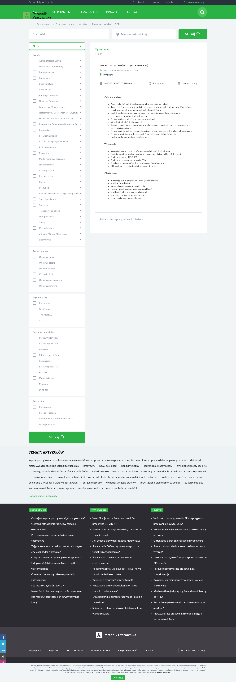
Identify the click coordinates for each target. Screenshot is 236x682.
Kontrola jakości (47, 228)
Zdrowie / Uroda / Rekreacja (53, 233)
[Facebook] (3, 637)
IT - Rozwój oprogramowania (53, 141)
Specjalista (44, 360)
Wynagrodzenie (47, 424)
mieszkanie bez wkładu (169, 471)
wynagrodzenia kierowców (48, 471)
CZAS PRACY (89, 12)
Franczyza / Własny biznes (52, 106)
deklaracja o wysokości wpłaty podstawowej (53, 482)
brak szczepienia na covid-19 (121, 488)
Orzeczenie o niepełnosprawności (56, 418)
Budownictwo (46, 83)
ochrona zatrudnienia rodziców (73, 460)
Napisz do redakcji (195, 650)
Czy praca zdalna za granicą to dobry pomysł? (56, 557)
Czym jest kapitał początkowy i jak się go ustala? (58, 518)
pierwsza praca (65, 488)
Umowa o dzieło (47, 262)
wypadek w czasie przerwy (121, 482)
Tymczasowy (45, 314)
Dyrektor (43, 389)
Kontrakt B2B (46, 274)
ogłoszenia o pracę (172, 476)
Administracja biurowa (50, 60)
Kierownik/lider (46, 378)
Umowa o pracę (46, 257)
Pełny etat (44, 303)
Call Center (45, 89)
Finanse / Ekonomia (48, 101)
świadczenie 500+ (78, 471)
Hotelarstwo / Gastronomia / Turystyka (59, 112)
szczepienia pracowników (158, 465)
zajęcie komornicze (136, 460)
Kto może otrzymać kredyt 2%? (48, 585)
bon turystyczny (130, 465)
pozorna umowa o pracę (107, 460)
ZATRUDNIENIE (62, 12)
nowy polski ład (108, 465)
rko (122, 471)
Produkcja (44, 187)
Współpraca (35, 650)
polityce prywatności (164, 672)
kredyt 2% (89, 465)
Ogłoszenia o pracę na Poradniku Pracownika (178, 540)
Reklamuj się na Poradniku (41, 2)
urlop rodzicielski (191, 460)
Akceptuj (118, 677)
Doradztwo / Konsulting (51, 66)
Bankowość (45, 78)
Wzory (156, 2)
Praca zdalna (45, 407)
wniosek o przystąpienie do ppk (74, 476)
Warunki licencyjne (100, 650)
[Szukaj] (202, 12)
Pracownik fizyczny (48, 337)
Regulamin (54, 650)
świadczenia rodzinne (104, 471)
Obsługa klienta (47, 170)
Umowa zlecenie (47, 268)
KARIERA (131, 12)
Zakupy (43, 222)
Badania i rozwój (47, 72)
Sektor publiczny (47, 199)
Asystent (44, 349)
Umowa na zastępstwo (50, 280)
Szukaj (190, 34)
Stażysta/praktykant (49, 343)
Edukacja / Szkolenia (49, 95)
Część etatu (45, 308)
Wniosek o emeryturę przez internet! (112, 579)
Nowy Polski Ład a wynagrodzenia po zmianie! (56, 591)
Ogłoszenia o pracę (194, 2)
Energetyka (45, 239)
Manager (43, 384)
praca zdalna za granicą (164, 460)
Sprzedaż (43, 205)
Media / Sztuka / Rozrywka (52, 158)
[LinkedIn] (3, 650)
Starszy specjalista (48, 366)
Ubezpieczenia (46, 216)
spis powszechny (42, 476)
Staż (41, 320)
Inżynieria (44, 130)
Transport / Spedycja (49, 210)
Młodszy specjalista (49, 355)
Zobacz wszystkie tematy (43, 495)
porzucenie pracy (92, 482)
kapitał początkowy (40, 460)
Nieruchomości (46, 164)
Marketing (44, 153)
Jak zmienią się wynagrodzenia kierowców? (116, 540)
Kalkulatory (171, 2)
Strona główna (44, 24)
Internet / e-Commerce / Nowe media (58, 124)
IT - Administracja (48, 135)
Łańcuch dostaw (47, 147)
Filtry (36, 46)
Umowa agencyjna (48, 285)
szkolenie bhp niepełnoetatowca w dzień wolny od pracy (127, 476)
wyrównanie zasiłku (89, 488)
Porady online (139, 2)
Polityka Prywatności (128, 650)
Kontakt (150, 650)
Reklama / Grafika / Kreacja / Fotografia (58, 193)
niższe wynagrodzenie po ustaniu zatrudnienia (54, 465)
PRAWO (111, 12)
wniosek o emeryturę (140, 471)
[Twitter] (3, 643)
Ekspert (43, 372)
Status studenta (47, 412)
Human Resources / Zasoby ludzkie (56, 118)
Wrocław (83, 24)
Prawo (42, 182)
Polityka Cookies (75, 650)
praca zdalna (195, 476)
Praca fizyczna (46, 176)
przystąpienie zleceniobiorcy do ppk (160, 482)
